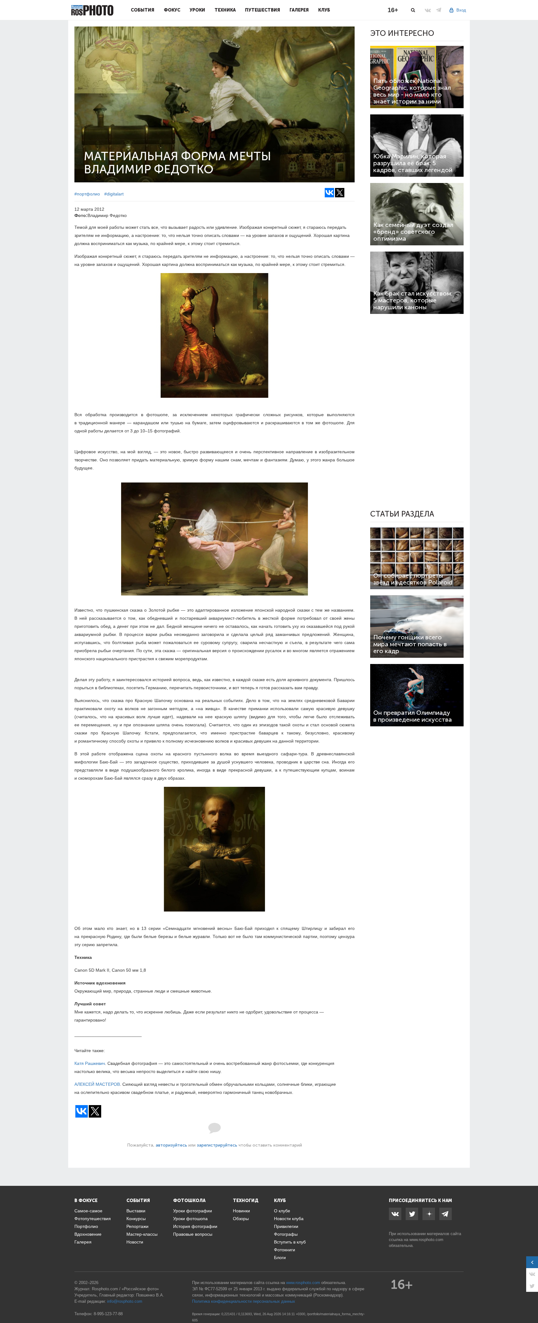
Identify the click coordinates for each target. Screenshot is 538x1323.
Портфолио (86, 1226)
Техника (225, 9)
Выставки (135, 1210)
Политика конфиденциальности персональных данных (243, 1301)
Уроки (197, 9)
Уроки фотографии (192, 1210)
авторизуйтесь (171, 1145)
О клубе (282, 1210)
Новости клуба (289, 1218)
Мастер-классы (142, 1234)
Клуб (324, 9)
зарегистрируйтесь (217, 1145)
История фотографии (195, 1226)
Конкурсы (136, 1218)
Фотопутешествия (92, 1218)
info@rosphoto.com (124, 1301)
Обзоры (241, 1218)
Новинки (241, 1210)
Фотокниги (284, 1249)
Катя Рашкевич (89, 1063)
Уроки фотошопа (190, 1218)
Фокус (172, 9)
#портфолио (87, 193)
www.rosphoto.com (426, 1239)
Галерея (299, 9)
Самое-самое (88, 1210)
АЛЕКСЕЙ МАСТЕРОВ (97, 1084)
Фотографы (286, 1234)
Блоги (280, 1257)
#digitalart (114, 193)
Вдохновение (87, 1234)
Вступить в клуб (290, 1241)
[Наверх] (530, 1302)
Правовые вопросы (192, 1234)
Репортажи (137, 1226)
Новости (134, 1241)
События (142, 9)
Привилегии (286, 1226)
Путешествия (262, 9)
